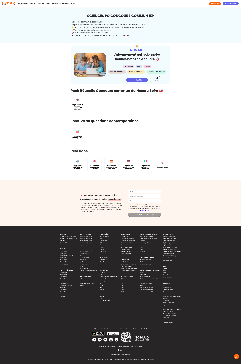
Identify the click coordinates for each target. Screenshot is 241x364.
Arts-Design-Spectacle (146, 243)
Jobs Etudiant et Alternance (129, 268)
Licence (102, 292)
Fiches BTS (63, 287)
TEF (122, 283)
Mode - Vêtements (145, 276)
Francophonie (84, 268)
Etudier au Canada (145, 260)
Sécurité (165, 298)
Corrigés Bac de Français (170, 247)
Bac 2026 (63, 240)
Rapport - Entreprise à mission (88, 270)
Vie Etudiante (125, 262)
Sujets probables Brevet (169, 238)
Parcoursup (124, 236)
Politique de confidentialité (121, 359)
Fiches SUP (63, 296)
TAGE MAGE (166, 318)
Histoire (102, 238)
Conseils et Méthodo (169, 236)
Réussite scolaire (84, 257)
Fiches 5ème (63, 274)
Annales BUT (63, 262)
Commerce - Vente (145, 281)
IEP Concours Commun (169, 313)
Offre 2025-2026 (104, 260)
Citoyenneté (83, 264)
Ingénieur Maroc (167, 305)
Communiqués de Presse (87, 283)
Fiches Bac (63, 281)
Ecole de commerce (127, 247)
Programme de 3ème (86, 243)
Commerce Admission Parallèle (172, 309)
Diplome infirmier (105, 300)
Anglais (102, 247)
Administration (167, 287)
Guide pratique (167, 277)
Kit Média (82, 285)
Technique (166, 300)
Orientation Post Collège (170, 256)
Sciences (142, 240)
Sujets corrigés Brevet (169, 243)
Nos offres (215, 4)
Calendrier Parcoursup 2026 (171, 249)
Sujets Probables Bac (169, 240)
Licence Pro (103, 294)
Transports (143, 274)
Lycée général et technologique (109, 276)
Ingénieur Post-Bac (168, 302)
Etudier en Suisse (144, 262)
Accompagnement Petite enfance (149, 292)
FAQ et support (84, 279)
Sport (81, 262)
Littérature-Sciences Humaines (148, 238)
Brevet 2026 (63, 243)
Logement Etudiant (126, 266)
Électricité (142, 285)
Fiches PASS (63, 294)
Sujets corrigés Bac (168, 245)
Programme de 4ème (86, 240)
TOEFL (122, 292)
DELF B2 (123, 287)
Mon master (166, 258)
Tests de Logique (168, 322)
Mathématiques (104, 236)
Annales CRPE (64, 264)
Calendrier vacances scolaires (172, 251)
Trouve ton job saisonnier (128, 270)
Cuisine (142, 272)
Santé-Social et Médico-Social (172, 296)
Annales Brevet (64, 253)
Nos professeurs (84, 253)
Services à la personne (146, 289)
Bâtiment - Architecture (146, 283)
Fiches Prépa (63, 289)
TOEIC (122, 289)
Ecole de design (125, 249)
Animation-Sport (168, 289)
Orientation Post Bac (168, 253)
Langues (142, 251)
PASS (101, 298)
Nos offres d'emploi (109, 329)
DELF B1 (123, 285)
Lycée (48, 4)
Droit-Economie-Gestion (147, 236)
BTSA (101, 285)
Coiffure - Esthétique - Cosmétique (150, 279)
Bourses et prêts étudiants (128, 264)
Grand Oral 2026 (167, 260)
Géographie (103, 240)
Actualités (82, 281)
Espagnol (103, 249)
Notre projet (23, 4)
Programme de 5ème (86, 238)
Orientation (64, 4)
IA (80, 255)
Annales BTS (63, 257)
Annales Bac (63, 251)
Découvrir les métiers (127, 243)
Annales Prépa (64, 260)
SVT (101, 243)
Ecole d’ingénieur (126, 251)
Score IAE (165, 320)
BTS (101, 283)
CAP (101, 274)
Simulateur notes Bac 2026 (68, 236)
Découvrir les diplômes (127, 238)
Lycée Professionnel (105, 279)
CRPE (164, 285)
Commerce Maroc (168, 311)
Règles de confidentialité (140, 329)
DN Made (102, 296)
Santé (141, 245)
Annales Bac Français (66, 255)
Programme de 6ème (86, 236)
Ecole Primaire (104, 270)
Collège (41, 4)
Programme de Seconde (87, 245)
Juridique (165, 294)
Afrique (82, 266)
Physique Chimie (105, 245)
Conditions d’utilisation (139, 359)
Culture (165, 292)
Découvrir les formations (128, 240)
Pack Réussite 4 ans (105, 262)
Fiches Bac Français (66, 285)
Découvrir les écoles (126, 245)
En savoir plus (144, 210)
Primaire (33, 4)
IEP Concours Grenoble (169, 315)
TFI (122, 279)
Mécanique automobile (146, 287)
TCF (122, 281)
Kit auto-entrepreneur (146, 294)
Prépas (102, 289)
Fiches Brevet (63, 283)
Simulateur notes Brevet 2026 (68, 238)
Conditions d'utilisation (124, 329)
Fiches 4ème (63, 276)
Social (141, 247)
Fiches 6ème (63, 272)
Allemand (103, 251)
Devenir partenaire (126, 253)
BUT (101, 287)
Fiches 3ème (63, 279)
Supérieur (54, 4)
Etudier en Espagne (145, 264)
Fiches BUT (63, 292)
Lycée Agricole (104, 281)
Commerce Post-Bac (169, 307)
